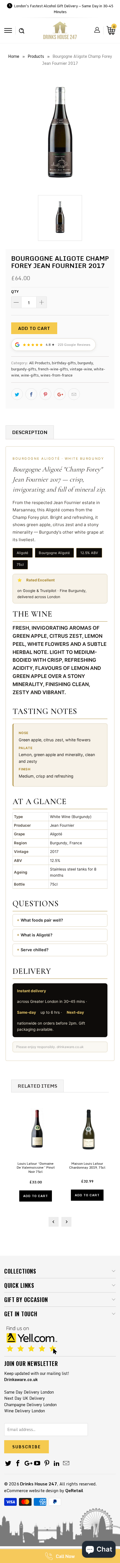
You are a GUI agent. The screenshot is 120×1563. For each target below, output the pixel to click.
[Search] (21, 27)
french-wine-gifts (53, 369)
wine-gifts (30, 375)
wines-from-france (56, 375)
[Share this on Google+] (60, 394)
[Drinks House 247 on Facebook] (18, 1463)
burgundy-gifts (23, 369)
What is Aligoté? (36, 934)
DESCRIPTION (29, 432)
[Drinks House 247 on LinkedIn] (56, 1463)
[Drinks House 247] (60, 32)
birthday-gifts (64, 363)
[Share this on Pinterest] (45, 394)
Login (97, 30)
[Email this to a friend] (74, 394)
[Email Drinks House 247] (66, 1463)
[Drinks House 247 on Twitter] (8, 1463)
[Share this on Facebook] (31, 394)
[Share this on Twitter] (17, 394)
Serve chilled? (35, 949)
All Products (39, 363)
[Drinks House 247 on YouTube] (37, 1463)
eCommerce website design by (34, 1490)
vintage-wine (81, 369)
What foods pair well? (42, 920)
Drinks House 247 (38, 1483)
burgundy (85, 363)
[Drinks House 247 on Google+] (27, 1463)
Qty (15, 291)
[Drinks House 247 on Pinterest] (47, 1463)
